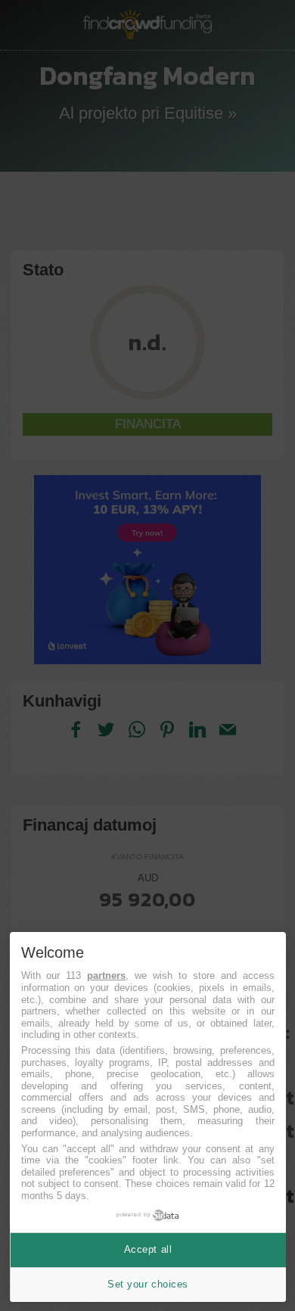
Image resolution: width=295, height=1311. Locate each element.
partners (106, 975)
